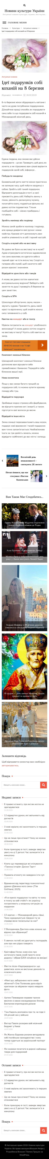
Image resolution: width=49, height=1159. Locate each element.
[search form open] (24, 5)
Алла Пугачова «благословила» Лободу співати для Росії (24, 551)
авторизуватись (10, 765)
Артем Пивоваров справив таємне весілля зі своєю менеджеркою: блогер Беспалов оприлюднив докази (24, 1000)
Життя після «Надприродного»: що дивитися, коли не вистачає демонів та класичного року (24, 969)
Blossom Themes (24, 1151)
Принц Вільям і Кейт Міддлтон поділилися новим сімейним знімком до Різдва (24, 523)
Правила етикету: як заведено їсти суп (24, 875)
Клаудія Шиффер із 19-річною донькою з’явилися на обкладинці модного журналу (24, 626)
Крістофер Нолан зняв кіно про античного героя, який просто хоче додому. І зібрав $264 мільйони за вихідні (25, 954)
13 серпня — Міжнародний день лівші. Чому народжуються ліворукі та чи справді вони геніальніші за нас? (24, 918)
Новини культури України (24, 11)
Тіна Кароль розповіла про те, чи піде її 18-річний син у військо (24, 1013)
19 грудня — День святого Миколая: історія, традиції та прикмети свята (24, 694)
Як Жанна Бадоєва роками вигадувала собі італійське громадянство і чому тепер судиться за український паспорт (24, 1037)
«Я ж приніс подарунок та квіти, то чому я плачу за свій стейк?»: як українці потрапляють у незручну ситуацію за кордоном (25, 902)
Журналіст (6, 95)
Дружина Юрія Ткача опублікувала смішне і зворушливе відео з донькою (24, 742)
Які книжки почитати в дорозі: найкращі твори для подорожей (25, 1050)
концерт (17, 319)
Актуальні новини (9, 77)
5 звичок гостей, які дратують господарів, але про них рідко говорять (25, 942)
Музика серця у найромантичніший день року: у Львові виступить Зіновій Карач (24, 557)
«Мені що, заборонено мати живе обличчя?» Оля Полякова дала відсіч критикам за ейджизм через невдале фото (23, 985)
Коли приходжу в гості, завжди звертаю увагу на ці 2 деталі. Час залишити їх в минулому (25, 852)
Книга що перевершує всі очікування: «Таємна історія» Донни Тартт (23, 865)
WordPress (24, 1155)
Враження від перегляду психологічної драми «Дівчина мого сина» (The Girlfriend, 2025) (24, 886)
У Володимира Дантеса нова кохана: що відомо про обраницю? (25, 931)
